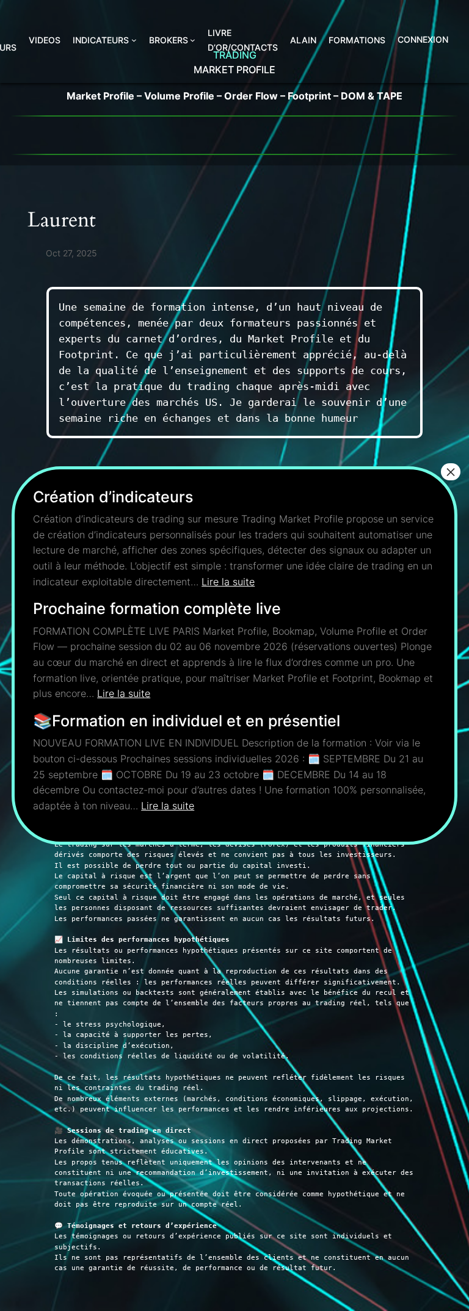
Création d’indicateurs (113, 497)
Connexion (423, 39)
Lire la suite (228, 582)
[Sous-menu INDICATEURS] (134, 40)
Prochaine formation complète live (157, 608)
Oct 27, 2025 (71, 253)
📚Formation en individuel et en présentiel (186, 721)
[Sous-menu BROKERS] (192, 40)
